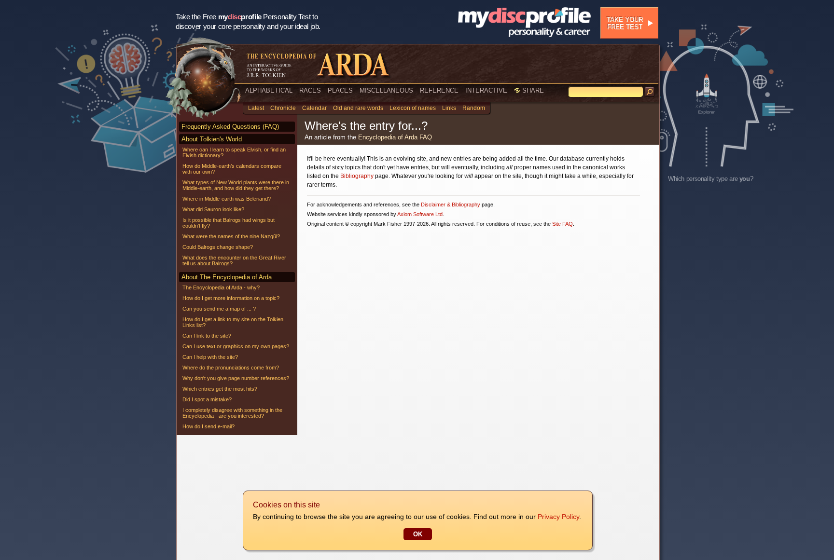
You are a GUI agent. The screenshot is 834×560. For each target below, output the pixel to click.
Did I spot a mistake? (207, 399)
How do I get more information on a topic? (230, 298)
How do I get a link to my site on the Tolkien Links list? (232, 322)
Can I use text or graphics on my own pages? (235, 346)
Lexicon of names (412, 108)
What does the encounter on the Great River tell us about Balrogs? (234, 260)
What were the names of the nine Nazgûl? (231, 236)
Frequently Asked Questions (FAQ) (230, 126)
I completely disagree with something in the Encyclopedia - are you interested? (232, 413)
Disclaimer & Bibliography (450, 204)
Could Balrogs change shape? (217, 247)
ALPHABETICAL (268, 90)
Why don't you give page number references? (235, 378)
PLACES (340, 90)
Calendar (314, 108)
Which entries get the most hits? (219, 389)
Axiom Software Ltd (420, 214)
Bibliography (357, 176)
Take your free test (625, 23)
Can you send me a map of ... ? (219, 309)
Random (473, 108)
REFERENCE (439, 90)
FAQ (425, 137)
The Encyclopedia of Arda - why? (221, 287)
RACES (310, 90)
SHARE (532, 90)
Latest (256, 108)
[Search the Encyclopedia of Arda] (649, 92)
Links (449, 108)
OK (417, 534)
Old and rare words (358, 108)
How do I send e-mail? (208, 426)
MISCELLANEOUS (386, 90)
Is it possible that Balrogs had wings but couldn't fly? (228, 223)
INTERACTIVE (486, 90)
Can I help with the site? (210, 357)
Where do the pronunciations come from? (230, 367)
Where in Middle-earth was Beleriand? (226, 199)
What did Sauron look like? (213, 209)
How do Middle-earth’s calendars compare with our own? (231, 169)
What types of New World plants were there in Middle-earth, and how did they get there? (235, 185)
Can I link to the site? (206, 336)
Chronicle (283, 108)
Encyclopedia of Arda (387, 137)
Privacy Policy (558, 516)
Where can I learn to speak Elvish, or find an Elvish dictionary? (234, 152)
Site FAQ (562, 224)
